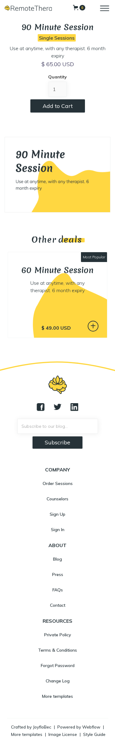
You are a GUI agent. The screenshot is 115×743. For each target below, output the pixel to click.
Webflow (91, 727)
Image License (62, 734)
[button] (79, 7)
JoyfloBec (42, 727)
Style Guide (94, 734)
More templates (26, 734)
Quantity (57, 77)
